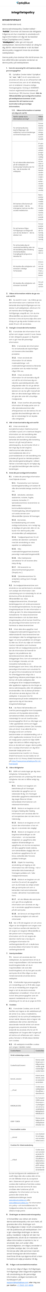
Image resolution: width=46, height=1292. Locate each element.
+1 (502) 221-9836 (25, 1285)
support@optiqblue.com (17, 1282)
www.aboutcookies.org (18, 1200)
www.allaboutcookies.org (18, 1203)
